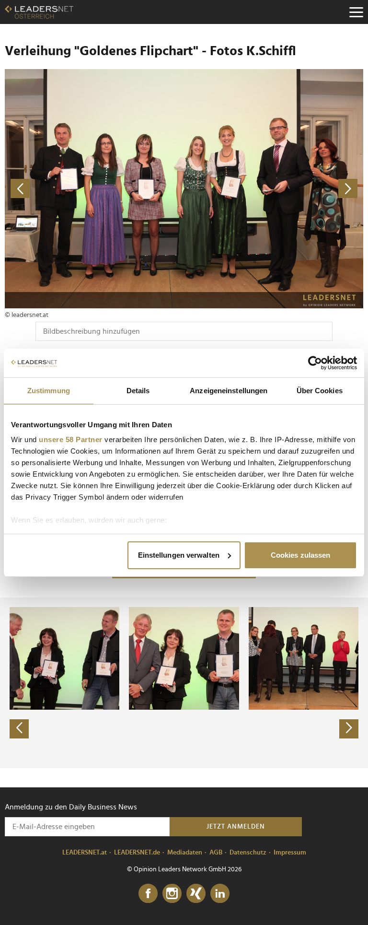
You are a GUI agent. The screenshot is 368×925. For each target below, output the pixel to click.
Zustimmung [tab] (48, 390)
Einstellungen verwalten (178, 555)
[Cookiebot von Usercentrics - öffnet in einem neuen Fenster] (315, 363)
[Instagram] (172, 893)
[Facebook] (148, 893)
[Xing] (196, 893)
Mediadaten (184, 852)
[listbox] (184, 683)
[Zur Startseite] (39, 12)
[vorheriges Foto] (94, 188)
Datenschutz (248, 852)
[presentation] (19, 728)
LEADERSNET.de (137, 852)
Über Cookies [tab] (320, 390)
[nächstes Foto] (273, 188)
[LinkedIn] (220, 893)
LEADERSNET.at (84, 852)
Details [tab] (138, 390)
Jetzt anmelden (236, 826)
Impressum (290, 852)
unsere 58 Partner (71, 439)
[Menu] (356, 12)
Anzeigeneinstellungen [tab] (228, 390)
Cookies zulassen (301, 555)
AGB (215, 852)
